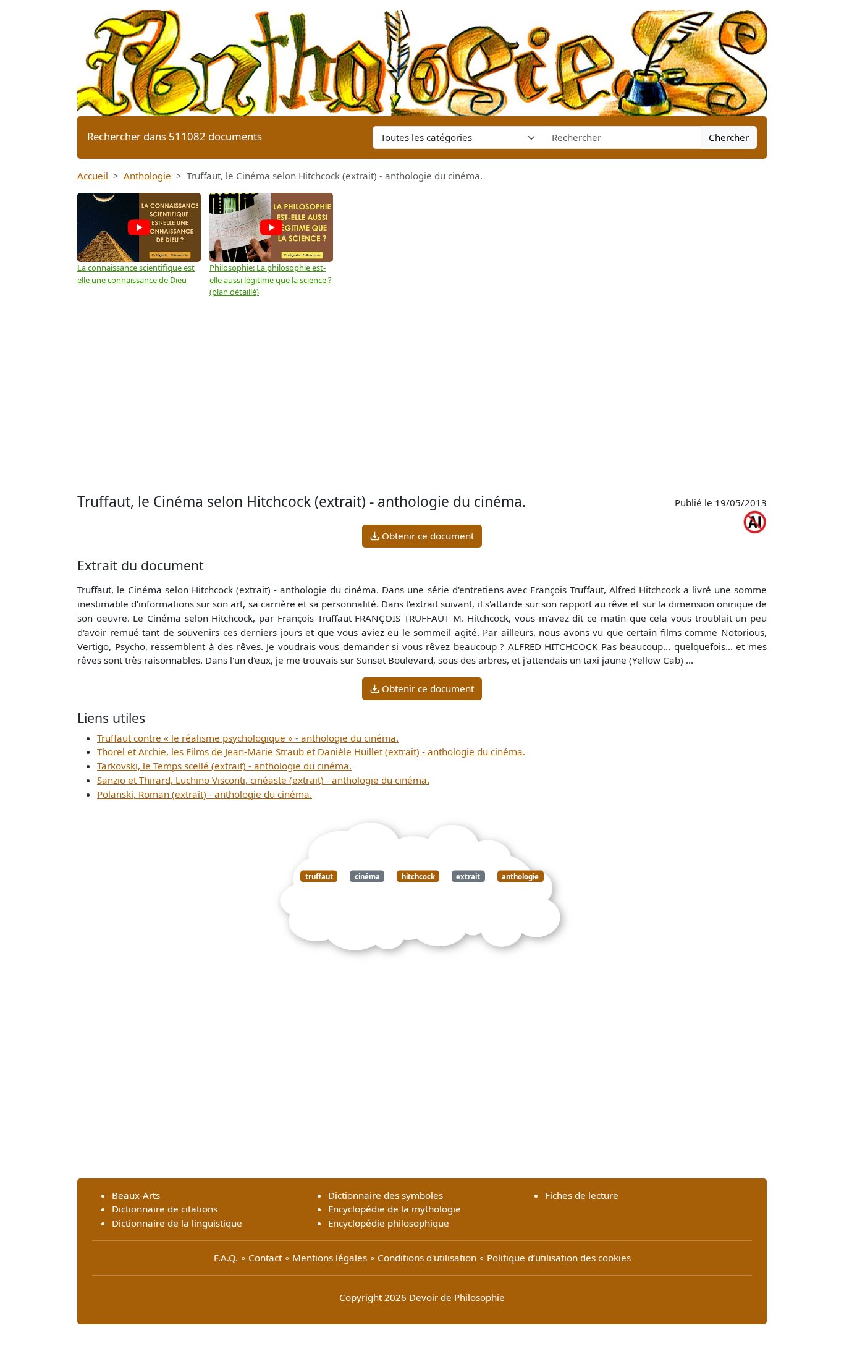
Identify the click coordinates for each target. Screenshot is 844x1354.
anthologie (520, 876)
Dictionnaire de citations (164, 1209)
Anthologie (147, 175)
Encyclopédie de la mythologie (394, 1209)
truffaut (319, 876)
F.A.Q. (226, 1257)
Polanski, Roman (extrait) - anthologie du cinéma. (204, 794)
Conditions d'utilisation (427, 1257)
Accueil (92, 175)
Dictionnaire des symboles (385, 1195)
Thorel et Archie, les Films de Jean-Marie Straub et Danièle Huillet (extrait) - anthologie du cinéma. (311, 751)
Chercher (729, 137)
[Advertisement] (422, 391)
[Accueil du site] (422, 57)
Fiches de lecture (581, 1195)
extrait (468, 876)
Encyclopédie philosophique (388, 1223)
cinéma (367, 876)
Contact (265, 1257)
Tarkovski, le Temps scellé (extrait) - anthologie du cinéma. (224, 766)
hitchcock (418, 876)
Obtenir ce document (426, 536)
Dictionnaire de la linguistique (177, 1223)
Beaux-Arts (136, 1195)
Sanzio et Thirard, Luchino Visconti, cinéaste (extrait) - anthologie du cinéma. (263, 780)
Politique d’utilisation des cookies (559, 1257)
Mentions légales (329, 1257)
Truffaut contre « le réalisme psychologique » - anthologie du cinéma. (248, 738)
